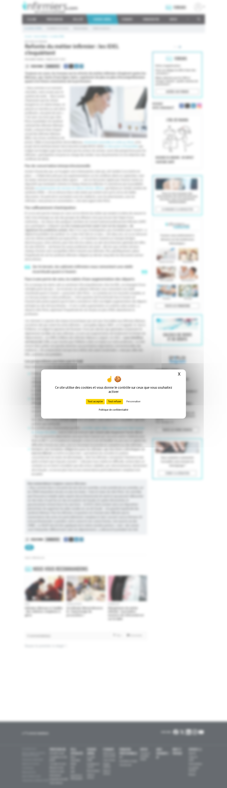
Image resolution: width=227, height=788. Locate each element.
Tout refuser (114, 401)
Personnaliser (133, 401)
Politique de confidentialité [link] (113, 410)
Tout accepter (95, 401)
